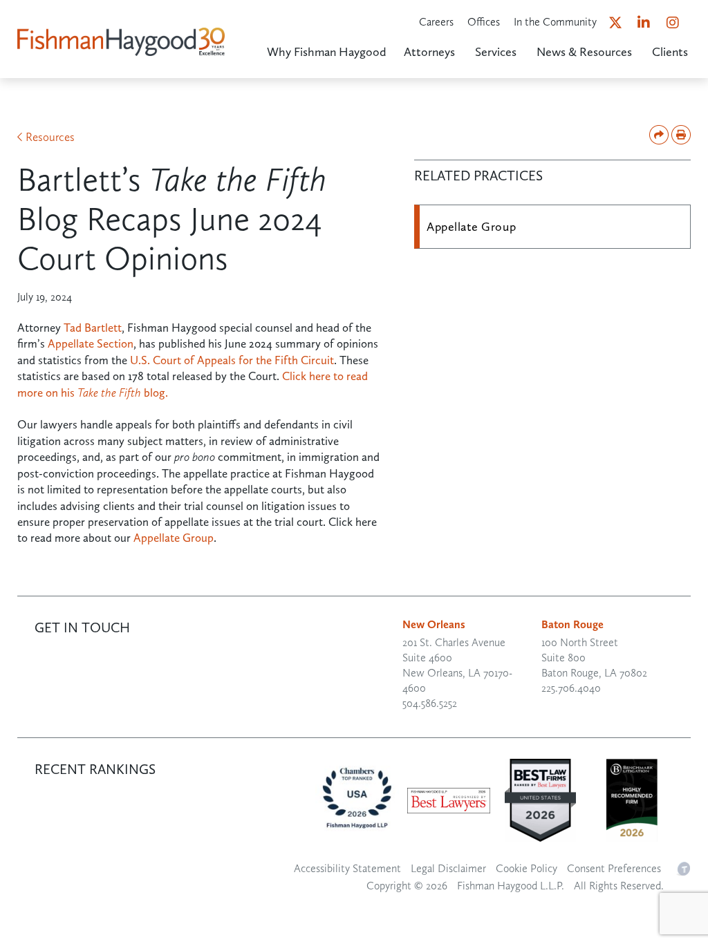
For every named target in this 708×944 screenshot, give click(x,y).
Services (495, 51)
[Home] (121, 23)
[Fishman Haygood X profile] (620, 25)
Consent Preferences (614, 868)
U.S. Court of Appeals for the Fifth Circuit (232, 360)
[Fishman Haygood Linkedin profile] (649, 25)
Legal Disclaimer (448, 868)
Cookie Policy (526, 868)
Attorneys (429, 51)
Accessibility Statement (347, 868)
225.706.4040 (571, 688)
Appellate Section (90, 343)
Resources (50, 137)
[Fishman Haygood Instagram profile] (679, 25)
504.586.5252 (429, 703)
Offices (483, 21)
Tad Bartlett (93, 327)
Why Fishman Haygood (326, 51)
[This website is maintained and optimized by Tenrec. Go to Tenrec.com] (683, 867)
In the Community (555, 21)
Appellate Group (173, 538)
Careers (436, 21)
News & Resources (584, 51)
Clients (670, 51)
